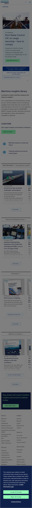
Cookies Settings (16, 501)
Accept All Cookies (16, 492)
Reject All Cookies (16, 497)
